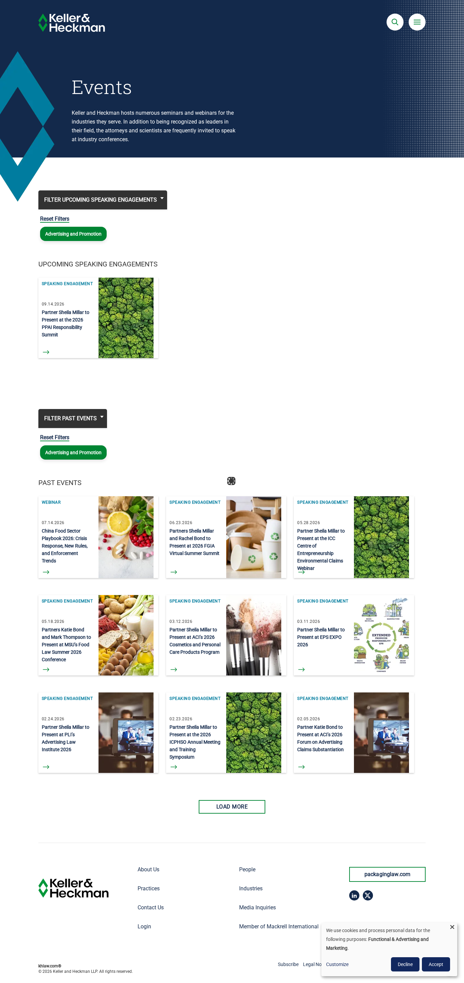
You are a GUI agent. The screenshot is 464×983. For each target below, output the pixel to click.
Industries (251, 888)
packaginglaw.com (387, 874)
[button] (395, 22)
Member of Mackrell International (279, 926)
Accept (436, 964)
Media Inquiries (257, 907)
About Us (148, 869)
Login (144, 926)
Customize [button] (337, 964)
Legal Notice (316, 964)
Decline (405, 964)
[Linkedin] (354, 895)
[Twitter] (368, 895)
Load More (232, 806)
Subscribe (288, 964)
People (247, 869)
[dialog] (389, 949)
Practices (149, 888)
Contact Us (151, 907)
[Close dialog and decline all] (452, 927)
